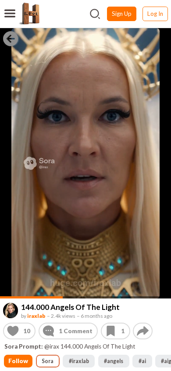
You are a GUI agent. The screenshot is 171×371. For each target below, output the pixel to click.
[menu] (10, 8)
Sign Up (122, 13)
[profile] (10, 310)
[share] (143, 331)
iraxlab (36, 315)
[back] (10, 38)
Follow (18, 360)
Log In (155, 13)
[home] (29, 14)
